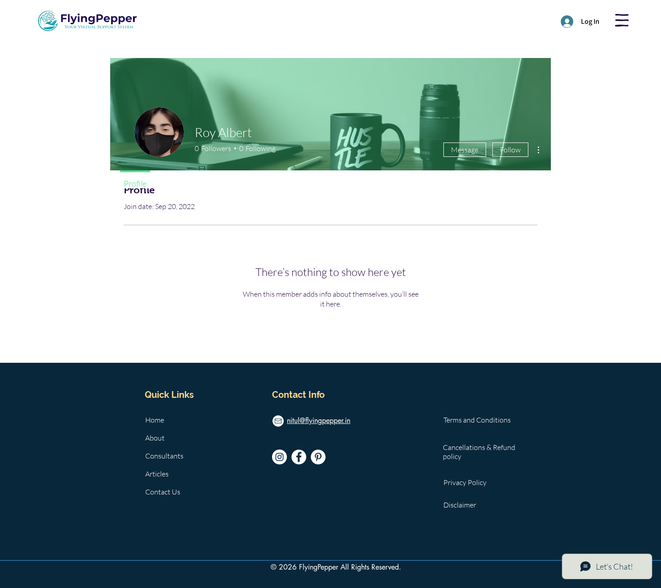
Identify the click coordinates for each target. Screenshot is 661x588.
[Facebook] (298, 457)
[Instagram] (279, 457)
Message (464, 149)
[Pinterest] (318, 457)
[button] (622, 20)
